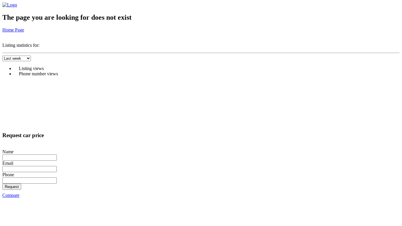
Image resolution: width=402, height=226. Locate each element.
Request (12, 187)
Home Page (13, 29)
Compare (10, 195)
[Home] (9, 4)
